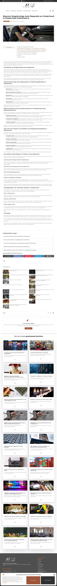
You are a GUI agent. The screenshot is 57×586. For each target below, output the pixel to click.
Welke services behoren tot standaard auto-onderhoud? (28, 246)
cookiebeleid (4, 582)
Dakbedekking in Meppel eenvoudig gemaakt (13, 447)
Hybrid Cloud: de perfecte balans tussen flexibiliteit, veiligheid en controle (44, 270)
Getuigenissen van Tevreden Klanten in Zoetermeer (27, 54)
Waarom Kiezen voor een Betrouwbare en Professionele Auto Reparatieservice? (32, 49)
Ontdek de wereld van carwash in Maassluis (41, 516)
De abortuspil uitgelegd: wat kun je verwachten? (44, 299)
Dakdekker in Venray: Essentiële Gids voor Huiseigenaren (40, 423)
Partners (8, 10)
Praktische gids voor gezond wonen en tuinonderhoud (42, 285)
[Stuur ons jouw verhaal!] (28, 320)
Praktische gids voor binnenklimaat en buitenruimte (18, 274)
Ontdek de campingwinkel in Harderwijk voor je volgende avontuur (14, 540)
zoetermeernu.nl (44, 64)
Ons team (39, 561)
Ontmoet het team (27, 10)
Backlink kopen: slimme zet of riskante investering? (42, 572)
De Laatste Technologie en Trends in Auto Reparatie (27, 52)
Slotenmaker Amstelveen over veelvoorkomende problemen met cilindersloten (18, 305)
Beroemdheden (40, 564)
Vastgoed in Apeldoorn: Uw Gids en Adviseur (41, 376)
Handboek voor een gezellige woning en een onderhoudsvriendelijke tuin (43, 280)
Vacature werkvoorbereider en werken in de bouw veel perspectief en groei (19, 270)
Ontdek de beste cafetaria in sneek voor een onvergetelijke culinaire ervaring (41, 540)
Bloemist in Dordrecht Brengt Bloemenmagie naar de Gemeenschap (13, 377)
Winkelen (7, 21)
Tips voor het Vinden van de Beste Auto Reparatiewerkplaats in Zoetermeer (31, 51)
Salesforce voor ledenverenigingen (15, 279)
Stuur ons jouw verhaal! (28, 323)
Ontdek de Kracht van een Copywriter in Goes (14, 470)
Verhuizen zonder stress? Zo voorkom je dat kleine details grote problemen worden (44, 275)
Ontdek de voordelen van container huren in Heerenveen (41, 470)
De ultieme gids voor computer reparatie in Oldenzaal (41, 493)
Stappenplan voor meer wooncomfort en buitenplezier (43, 295)
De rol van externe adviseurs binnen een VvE (17, 289)
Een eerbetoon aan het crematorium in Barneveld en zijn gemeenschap (40, 447)
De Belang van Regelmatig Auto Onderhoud (25, 46)
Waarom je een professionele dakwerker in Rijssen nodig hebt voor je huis (14, 423)
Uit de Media (13, 10)
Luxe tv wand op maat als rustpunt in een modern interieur (13, 284)
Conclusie (19, 55)
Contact (39, 567)
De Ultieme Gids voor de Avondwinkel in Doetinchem (14, 353)
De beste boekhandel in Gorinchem (39, 352)
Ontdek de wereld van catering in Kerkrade (15, 516)
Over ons (39, 559)
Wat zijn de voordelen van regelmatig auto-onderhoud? (28, 239)
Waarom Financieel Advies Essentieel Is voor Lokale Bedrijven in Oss (15, 400)
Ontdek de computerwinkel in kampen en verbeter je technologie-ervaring (14, 493)
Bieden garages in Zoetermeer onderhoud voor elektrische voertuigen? (28, 250)
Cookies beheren (48, 580)
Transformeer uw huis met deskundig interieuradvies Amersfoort (18, 295)
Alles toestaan (33, 580)
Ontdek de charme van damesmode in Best (41, 399)
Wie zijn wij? (19, 10)
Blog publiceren (40, 569)
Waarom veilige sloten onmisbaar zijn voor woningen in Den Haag (45, 290)
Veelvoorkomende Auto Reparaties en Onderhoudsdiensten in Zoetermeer (31, 48)
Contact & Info (35, 10)
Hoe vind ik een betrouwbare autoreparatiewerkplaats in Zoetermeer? (28, 243)
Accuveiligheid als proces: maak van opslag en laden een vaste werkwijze (18, 300)
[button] (54, 574)
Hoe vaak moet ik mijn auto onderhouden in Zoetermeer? (28, 236)
